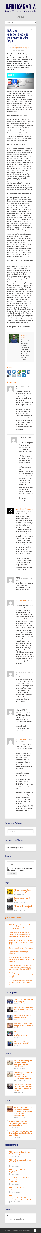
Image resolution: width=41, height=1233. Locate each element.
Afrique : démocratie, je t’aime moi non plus (22, 891)
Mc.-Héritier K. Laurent (24, 509)
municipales (15, 48)
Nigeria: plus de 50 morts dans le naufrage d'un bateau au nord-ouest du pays (21, 975)
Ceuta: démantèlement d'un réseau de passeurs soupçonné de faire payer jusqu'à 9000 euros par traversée (21, 951)
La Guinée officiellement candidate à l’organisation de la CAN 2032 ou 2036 (21, 982)
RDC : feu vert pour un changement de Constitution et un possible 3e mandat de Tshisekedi (21, 1198)
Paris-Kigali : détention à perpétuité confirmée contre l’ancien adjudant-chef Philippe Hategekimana (23, 1111)
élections (22, 47)
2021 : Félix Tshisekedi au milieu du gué (23, 1001)
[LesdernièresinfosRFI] (14, 918)
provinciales (21, 48)
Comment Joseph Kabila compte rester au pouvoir (23, 1025)
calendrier (14, 47)
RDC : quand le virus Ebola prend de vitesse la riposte (21, 1153)
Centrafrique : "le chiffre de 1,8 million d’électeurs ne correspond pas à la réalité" (23, 1087)
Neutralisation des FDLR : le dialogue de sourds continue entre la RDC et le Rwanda (21, 1180)
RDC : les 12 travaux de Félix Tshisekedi (22, 1017)
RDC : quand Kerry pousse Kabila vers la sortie (24, 1043)
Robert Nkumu (21, 601)
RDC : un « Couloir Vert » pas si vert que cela (20, 1189)
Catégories (11, 1216)
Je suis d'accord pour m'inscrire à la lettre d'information (20, 869)
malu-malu (27, 47)
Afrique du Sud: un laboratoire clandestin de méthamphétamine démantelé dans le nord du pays (20, 934)
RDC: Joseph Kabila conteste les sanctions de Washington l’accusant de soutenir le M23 (21, 927)
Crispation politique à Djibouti (22, 899)
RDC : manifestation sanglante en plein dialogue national (21, 1034)
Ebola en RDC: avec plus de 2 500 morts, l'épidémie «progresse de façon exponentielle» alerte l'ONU (20, 967)
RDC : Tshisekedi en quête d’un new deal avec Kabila (23, 1009)
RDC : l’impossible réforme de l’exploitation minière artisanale (20, 1171)
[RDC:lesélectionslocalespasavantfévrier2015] (18, 36)
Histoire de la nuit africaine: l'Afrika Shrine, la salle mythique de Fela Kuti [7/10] (21, 942)
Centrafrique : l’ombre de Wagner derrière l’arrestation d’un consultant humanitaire (23, 1075)
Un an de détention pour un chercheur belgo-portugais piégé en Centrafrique (23, 1064)
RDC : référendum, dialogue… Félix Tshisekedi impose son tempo (20, 1162)
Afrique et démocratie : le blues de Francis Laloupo (23, 907)
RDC (26, 48)
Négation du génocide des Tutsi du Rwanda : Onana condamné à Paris (18, 1123)
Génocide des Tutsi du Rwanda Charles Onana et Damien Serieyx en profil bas (21, 1133)
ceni (18, 47)
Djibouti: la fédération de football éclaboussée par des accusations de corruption (21, 959)
